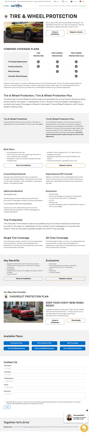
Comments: (7, 391)
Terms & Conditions (55, 33)
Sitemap (31, 426)
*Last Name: (7, 372)
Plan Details (76, 320)
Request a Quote (76, 32)
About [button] (76, 5)
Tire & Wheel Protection (73, 348)
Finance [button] (73, 5)
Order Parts (68, 5)
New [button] (44, 5)
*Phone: (6, 384)
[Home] (40, 6)
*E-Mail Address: (9, 378)
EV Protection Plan (44, 343)
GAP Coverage (72, 343)
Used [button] (46, 5)
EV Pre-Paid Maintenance (44, 348)
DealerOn (26, 426)
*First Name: (7, 365)
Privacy (36, 426)
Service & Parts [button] (62, 5)
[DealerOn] (8, 426)
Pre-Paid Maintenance (16, 348)
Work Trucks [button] (51, 5)
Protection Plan (16, 343)
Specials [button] (56, 5)
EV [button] (41, 5)
